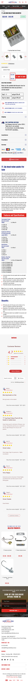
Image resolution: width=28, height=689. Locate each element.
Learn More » (20, 153)
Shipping (3, 117)
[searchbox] (8, 378)
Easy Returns (8, 108)
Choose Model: (5, 67)
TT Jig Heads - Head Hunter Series (7, 578)
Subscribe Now (13, 610)
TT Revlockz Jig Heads (7, 550)
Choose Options (7, 555)
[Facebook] (2, 659)
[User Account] (23, 2)
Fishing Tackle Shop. (14, 677)
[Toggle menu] (2, 2)
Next (25, 56)
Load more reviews (14, 515)
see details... (15, 130)
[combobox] (18, 382)
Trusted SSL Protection (17, 112)
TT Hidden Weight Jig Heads (21, 550)
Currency (3, 145)
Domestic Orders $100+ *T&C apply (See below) (15, 103)
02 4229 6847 (4, 645)
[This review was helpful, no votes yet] (20, 405)
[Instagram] (10, 659)
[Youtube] (5, 659)
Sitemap (19, 677)
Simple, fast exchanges (17, 108)
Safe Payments (8, 112)
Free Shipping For (9, 102)
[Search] (20, 2)
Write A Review (16, 371)
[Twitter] (7, 659)
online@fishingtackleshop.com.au (8, 648)
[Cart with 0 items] (26, 2)
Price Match (4, 140)
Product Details (15, 159)
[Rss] (13, 659)
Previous (2, 56)
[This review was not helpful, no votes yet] (23, 405)
